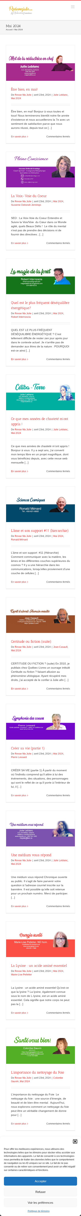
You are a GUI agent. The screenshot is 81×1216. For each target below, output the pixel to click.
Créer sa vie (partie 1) (28, 748)
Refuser (40, 1192)
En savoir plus (18, 136)
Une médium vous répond (31, 855)
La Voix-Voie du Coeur (29, 196)
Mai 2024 (16, 98)
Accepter (40, 1181)
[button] (75, 1141)
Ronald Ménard (19, 539)
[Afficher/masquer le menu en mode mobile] (73, 7)
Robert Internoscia (21, 317)
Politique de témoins (39, 1211)
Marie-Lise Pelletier (21, 974)
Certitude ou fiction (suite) (31, 641)
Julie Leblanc (60, 94)
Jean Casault (60, 647)
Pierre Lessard (19, 757)
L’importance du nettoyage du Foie (37, 1072)
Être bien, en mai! (24, 89)
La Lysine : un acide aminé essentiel (39, 965)
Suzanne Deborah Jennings (26, 205)
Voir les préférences (40, 1202)
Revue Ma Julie (23, 94)
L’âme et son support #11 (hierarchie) (40, 530)
